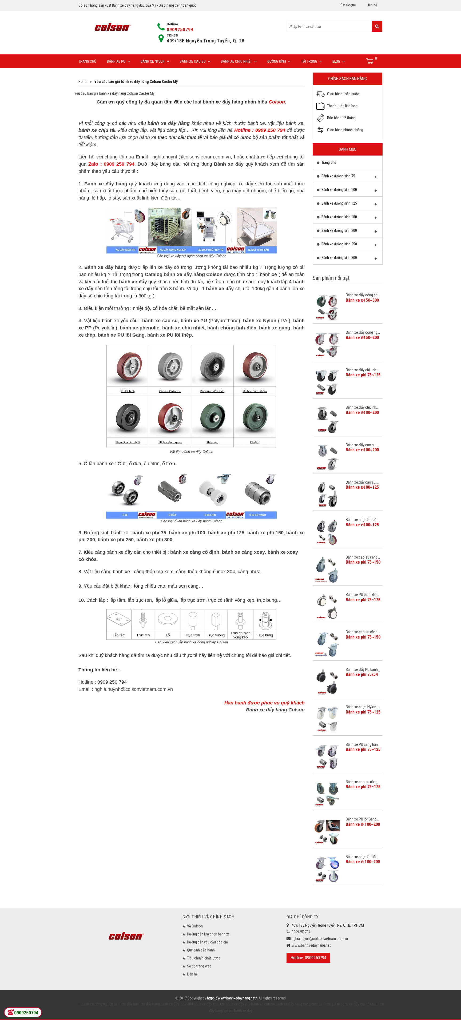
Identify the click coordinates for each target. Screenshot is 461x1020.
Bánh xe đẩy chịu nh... (362, 370)
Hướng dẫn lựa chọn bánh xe (208, 934)
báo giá (217, 137)
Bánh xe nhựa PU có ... (363, 519)
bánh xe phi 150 (265, 532)
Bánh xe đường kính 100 (339, 190)
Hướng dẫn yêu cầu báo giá (207, 942)
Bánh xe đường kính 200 (339, 230)
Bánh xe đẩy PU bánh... (363, 669)
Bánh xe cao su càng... (363, 557)
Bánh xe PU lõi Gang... (362, 819)
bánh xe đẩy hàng (146, 1004)
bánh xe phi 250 (116, 539)
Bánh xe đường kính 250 (339, 244)
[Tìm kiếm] (377, 26)
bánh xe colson (263, 1004)
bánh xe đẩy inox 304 (177, 1004)
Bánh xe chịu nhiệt (236, 61)
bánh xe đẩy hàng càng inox (297, 1004)
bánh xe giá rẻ (330, 1004)
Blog (336, 61)
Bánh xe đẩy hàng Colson (275, 709)
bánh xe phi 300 (154, 539)
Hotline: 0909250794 (308, 957)
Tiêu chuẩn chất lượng (203, 958)
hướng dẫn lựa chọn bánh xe (126, 137)
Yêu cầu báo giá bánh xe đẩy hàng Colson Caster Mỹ (114, 93)
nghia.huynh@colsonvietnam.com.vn (191, 157)
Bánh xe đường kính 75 (338, 176)
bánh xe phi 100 (187, 532)
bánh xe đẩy (123, 1004)
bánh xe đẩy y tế (238, 1004)
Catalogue (348, 5)
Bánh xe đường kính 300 (339, 258)
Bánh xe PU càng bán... (363, 744)
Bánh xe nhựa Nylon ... (362, 706)
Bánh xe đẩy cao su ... (362, 445)
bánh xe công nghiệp (97, 1004)
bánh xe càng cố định (194, 552)
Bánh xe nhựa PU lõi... (362, 856)
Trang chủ (87, 61)
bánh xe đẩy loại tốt (356, 1004)
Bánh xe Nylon (153, 61)
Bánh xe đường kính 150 (339, 217)
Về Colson (195, 926)
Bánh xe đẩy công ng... (363, 295)
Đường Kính (276, 61)
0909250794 (180, 29)
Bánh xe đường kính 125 (339, 203)
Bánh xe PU (116, 61)
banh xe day (242, 1010)
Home (83, 81)
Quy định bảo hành (201, 950)
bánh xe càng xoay (243, 552)
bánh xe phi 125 (226, 532)
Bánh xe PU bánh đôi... (363, 594)
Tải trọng (309, 61)
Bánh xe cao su (193, 61)
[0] (370, 61)
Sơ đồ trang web (199, 966)
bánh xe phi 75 (149, 532)
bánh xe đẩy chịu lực (209, 1004)
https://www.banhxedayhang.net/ (232, 998)
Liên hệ (372, 5)
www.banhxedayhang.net (311, 945)
